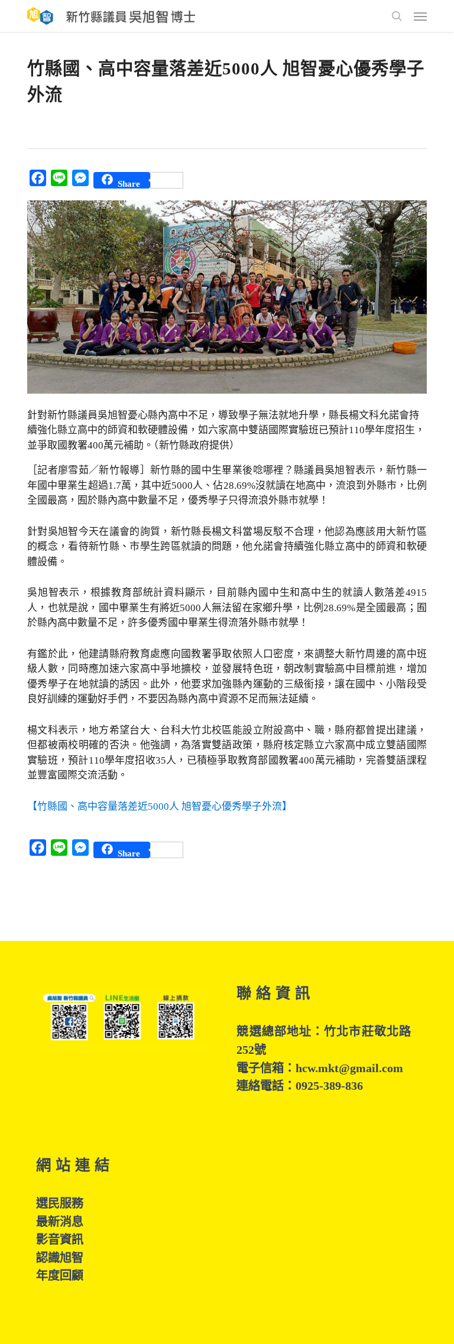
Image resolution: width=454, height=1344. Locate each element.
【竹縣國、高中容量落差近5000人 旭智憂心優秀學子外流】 (159, 806)
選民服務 (59, 1203)
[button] (420, 16)
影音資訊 (59, 1239)
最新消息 (59, 1221)
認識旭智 (59, 1257)
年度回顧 (59, 1275)
